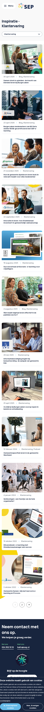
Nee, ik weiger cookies (33, 706)
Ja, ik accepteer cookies (10, 706)
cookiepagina (5, 700)
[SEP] (26, 6)
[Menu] (9, 6)
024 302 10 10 (8, 647)
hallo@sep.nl (23, 647)
